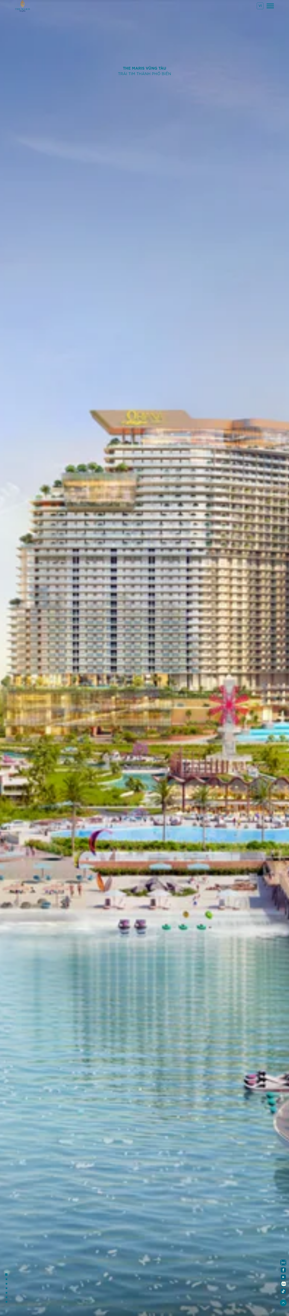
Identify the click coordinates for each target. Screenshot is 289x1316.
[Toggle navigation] (270, 6)
